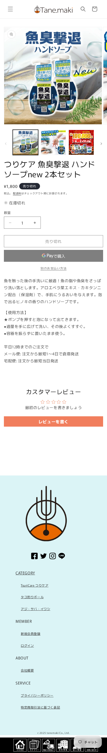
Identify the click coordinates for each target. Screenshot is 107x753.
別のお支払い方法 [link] (53, 268)
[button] (10, 9)
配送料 (17, 193)
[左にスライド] (5, 143)
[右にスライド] (101, 143)
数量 (7, 212)
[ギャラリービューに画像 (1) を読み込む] (25, 142)
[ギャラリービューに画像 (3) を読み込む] (81, 142)
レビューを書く (53, 421)
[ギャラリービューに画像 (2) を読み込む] (53, 142)
